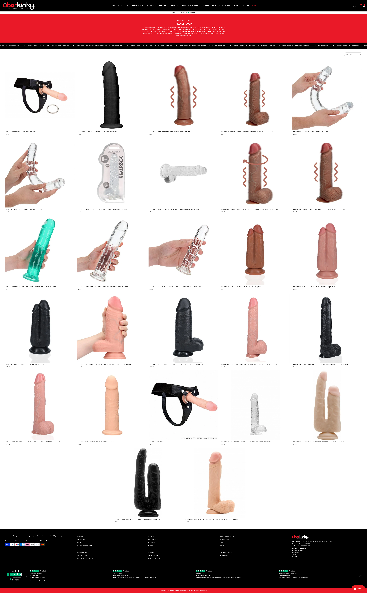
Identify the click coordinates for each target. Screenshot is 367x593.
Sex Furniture (153, 555)
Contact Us (81, 539)
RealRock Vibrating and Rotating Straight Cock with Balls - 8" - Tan (249, 209)
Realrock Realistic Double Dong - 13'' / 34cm (24, 209)
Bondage (223, 545)
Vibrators (151, 552)
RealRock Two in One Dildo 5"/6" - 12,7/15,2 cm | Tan (241, 287)
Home (179, 20)
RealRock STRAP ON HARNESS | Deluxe (21, 132)
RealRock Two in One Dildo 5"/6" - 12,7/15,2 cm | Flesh (314, 287)
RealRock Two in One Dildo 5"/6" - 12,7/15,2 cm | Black (26, 364)
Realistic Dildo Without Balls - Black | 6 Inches (97, 132)
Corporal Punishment (228, 536)
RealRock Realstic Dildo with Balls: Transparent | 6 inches (246, 442)
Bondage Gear (153, 539)
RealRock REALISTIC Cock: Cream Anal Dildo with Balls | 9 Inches (211, 519)
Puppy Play (224, 549)
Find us (79, 542)
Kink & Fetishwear (134, 5)
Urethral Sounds (226, 552)
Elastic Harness (156, 442)
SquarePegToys (209, 5)
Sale (254, 5)
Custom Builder (241, 5)
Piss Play (223, 542)
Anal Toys (151, 536)
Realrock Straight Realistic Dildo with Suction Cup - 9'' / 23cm (31, 287)
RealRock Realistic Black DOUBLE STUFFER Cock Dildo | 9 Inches (139, 519)
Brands (174, 5)
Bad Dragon (225, 5)
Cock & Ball (152, 542)
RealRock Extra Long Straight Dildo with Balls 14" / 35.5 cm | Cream (249, 364)
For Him (150, 5)
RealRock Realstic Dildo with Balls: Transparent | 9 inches (102, 209)
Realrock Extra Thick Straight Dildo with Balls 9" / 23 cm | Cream (105, 364)
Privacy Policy (82, 552)
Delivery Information (84, 545)
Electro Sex (224, 555)
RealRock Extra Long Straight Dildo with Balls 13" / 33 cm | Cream (33, 442)
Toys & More (116, 5)
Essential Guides (190, 5)
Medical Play (224, 539)
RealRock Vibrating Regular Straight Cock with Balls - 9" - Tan (319, 209)
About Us (80, 536)
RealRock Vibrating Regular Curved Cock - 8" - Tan (170, 132)
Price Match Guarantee (85, 558)
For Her (162, 5)
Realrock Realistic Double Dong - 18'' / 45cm (311, 132)
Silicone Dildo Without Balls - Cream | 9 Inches (97, 442)
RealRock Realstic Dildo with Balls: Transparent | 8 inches (174, 209)
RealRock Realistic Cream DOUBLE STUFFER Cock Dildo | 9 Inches (319, 442)
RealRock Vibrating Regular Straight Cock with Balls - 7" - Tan (247, 132)
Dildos (150, 545)
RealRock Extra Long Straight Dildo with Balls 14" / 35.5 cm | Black (320, 364)
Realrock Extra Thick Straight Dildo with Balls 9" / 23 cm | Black (176, 364)
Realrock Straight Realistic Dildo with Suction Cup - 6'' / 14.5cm (175, 287)
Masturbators (153, 549)
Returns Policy (82, 549)
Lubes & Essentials (154, 558)
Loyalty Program (83, 562)
